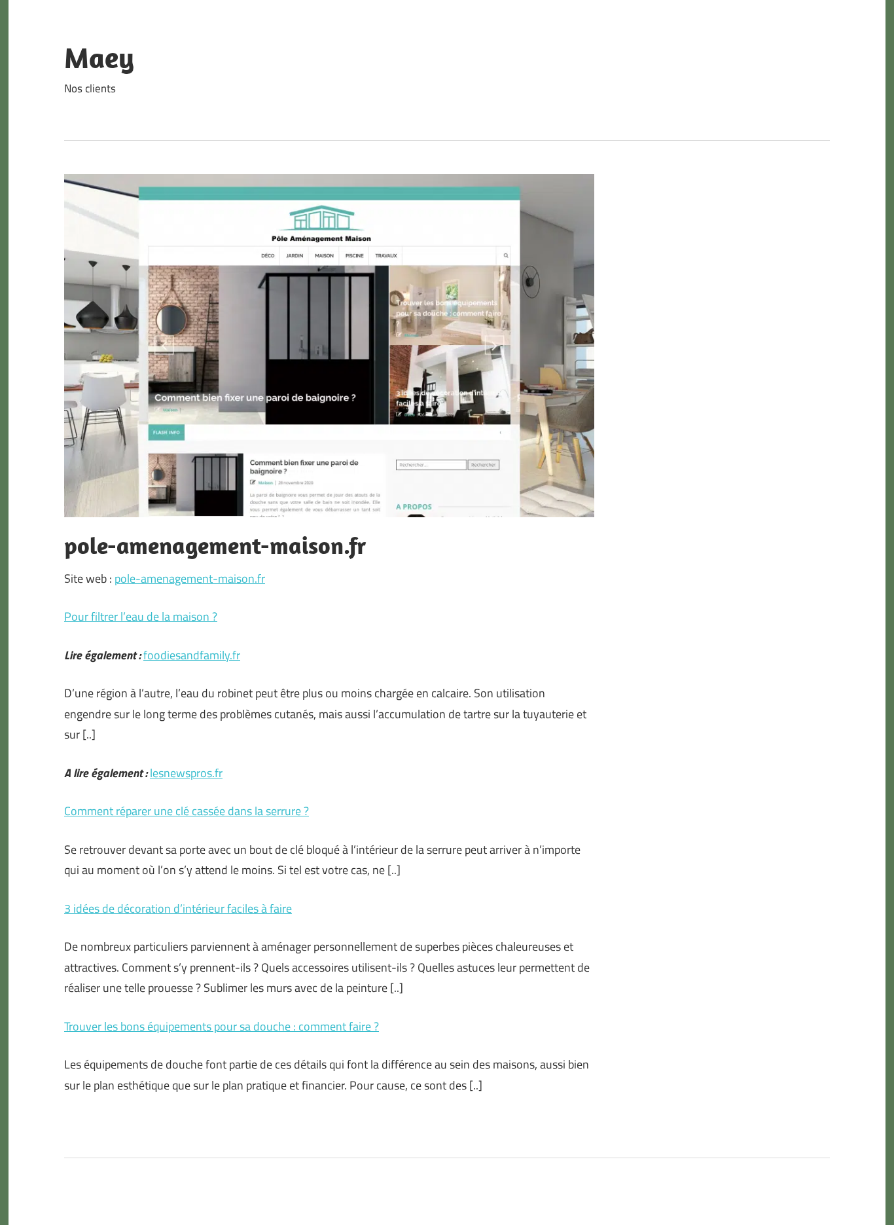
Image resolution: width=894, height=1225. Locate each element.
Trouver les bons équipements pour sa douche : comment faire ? (221, 1026)
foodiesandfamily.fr (191, 655)
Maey (99, 57)
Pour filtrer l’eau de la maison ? (140, 616)
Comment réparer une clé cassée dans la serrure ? (186, 811)
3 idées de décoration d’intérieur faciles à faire (178, 908)
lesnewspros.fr (186, 773)
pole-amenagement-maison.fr (190, 578)
